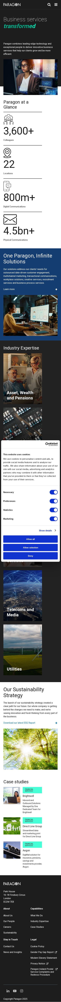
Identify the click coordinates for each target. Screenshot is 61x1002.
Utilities (14, 669)
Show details (45, 530)
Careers (7, 927)
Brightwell (28, 795)
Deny (30, 556)
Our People (9, 921)
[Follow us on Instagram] (21, 991)
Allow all (30, 539)
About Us (7, 915)
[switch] (54, 501)
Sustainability (10, 932)
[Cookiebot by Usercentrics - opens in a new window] (45, 444)
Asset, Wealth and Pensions (20, 395)
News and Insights (12, 952)
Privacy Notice (37, 963)
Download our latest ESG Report (19, 723)
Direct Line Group (32, 826)
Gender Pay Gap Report (42, 952)
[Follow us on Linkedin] (8, 991)
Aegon (26, 850)
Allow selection (30, 547)
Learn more (9, 289)
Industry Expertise (39, 921)
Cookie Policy (37, 946)
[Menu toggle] (55, 4)
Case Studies (37, 927)
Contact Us (8, 946)
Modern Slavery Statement (43, 958)
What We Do (36, 915)
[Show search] (49, 4)
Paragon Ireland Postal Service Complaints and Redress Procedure (42, 972)
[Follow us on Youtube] (15, 991)
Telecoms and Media (20, 612)
